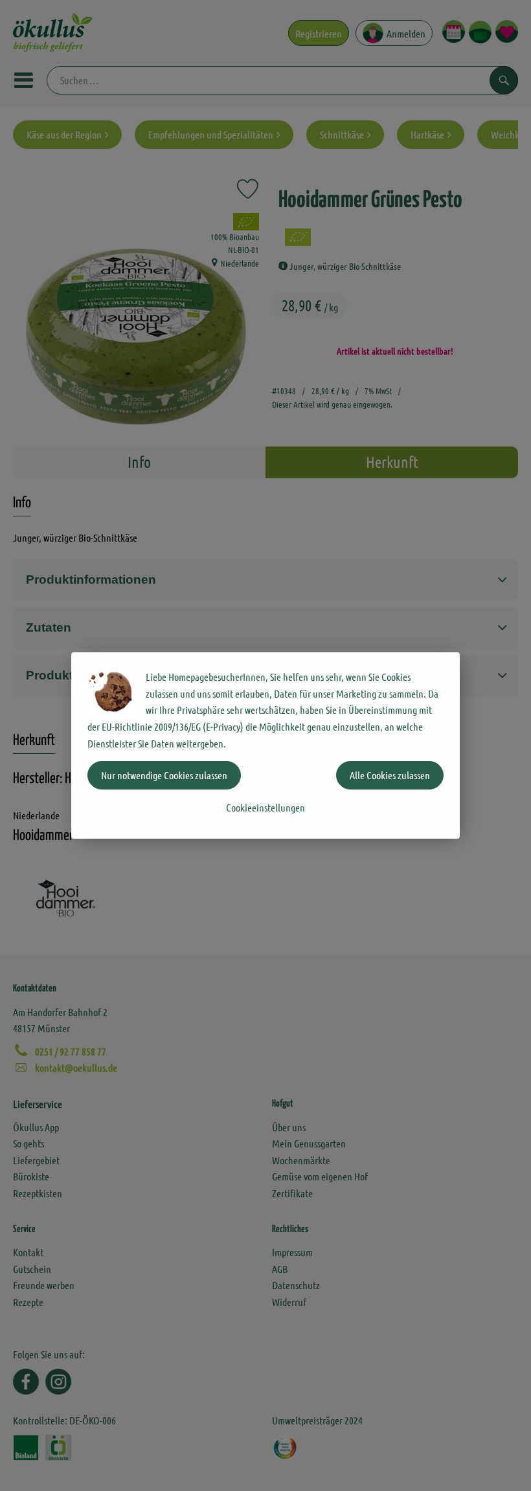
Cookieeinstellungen (265, 807)
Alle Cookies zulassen (390, 775)
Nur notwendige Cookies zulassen (164, 775)
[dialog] (265, 745)
